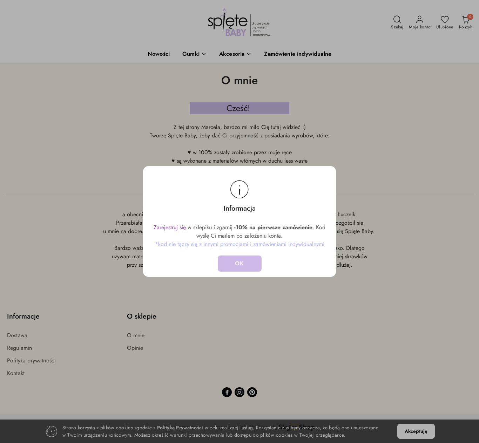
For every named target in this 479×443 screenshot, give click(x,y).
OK (239, 263)
